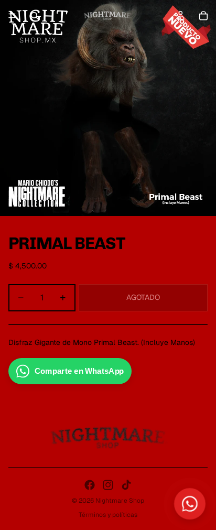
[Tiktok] (126, 485)
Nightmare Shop (119, 500)
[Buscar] (34, 15)
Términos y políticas (108, 515)
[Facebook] (89, 485)
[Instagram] (108, 485)
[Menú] (12, 16)
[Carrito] (203, 15)
